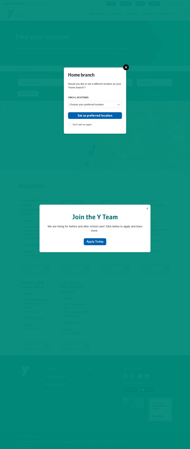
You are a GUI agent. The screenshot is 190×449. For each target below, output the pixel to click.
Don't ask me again (82, 124)
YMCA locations (78, 97)
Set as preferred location (95, 115)
